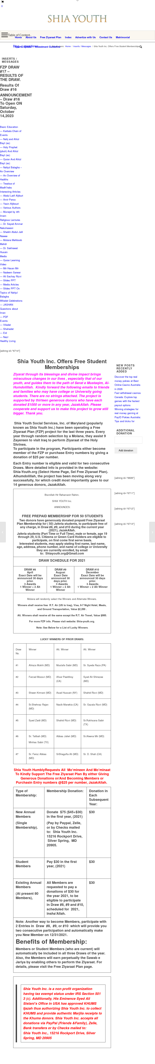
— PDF (4, 317)
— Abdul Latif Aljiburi (11, 195)
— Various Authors (10, 207)
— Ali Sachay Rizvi (10, 276)
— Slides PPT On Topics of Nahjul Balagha (10, 292)
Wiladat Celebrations (11, 300)
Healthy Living (8, 341)
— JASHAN (6, 304)
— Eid (3, 333)
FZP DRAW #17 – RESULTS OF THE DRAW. (11, 73)
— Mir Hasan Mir (9, 268)
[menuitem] (18, 37)
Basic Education (9, 127)
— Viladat (5, 324)
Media (3, 256)
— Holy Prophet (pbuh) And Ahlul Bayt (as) (9, 151)
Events (4, 321)
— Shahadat (7, 329)
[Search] (140, 46)
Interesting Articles (10, 191)
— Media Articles (9, 284)
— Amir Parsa (8, 199)
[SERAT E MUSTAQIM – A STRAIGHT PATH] (3, 532)
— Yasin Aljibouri (9, 203)
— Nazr (4, 337)
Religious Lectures (10, 220)
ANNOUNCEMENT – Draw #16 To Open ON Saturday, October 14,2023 (16, 105)
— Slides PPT (8, 280)
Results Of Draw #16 (9, 87)
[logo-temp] (77, 22)
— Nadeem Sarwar (10, 272)
